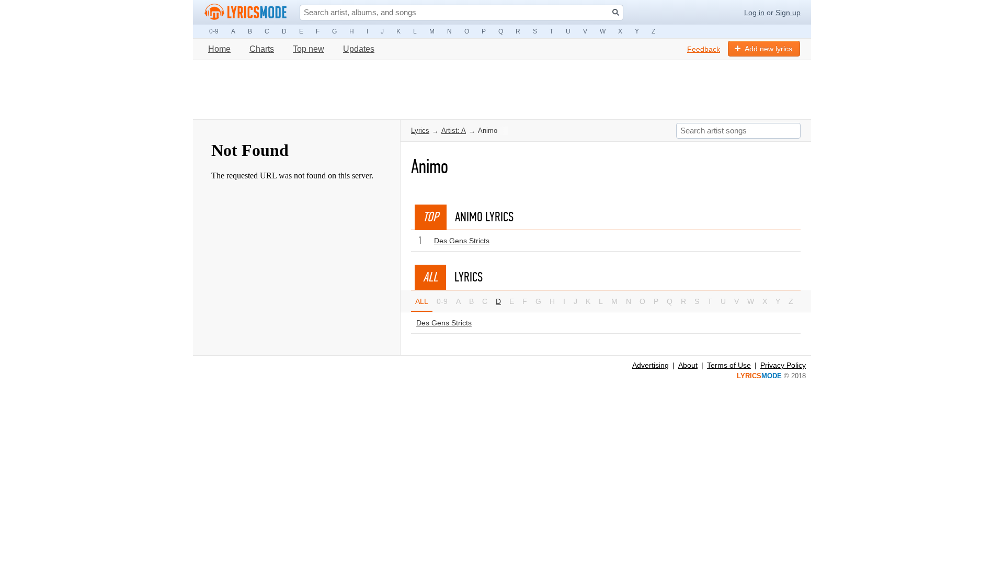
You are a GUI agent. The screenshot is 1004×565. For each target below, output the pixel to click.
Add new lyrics (768, 48)
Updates (358, 48)
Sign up (788, 12)
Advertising (650, 365)
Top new (308, 48)
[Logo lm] (245, 12)
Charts (261, 48)
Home (219, 48)
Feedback (703, 49)
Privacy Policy (783, 365)
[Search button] (616, 12)
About (688, 365)
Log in (754, 12)
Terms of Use (729, 365)
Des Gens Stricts (461, 240)
